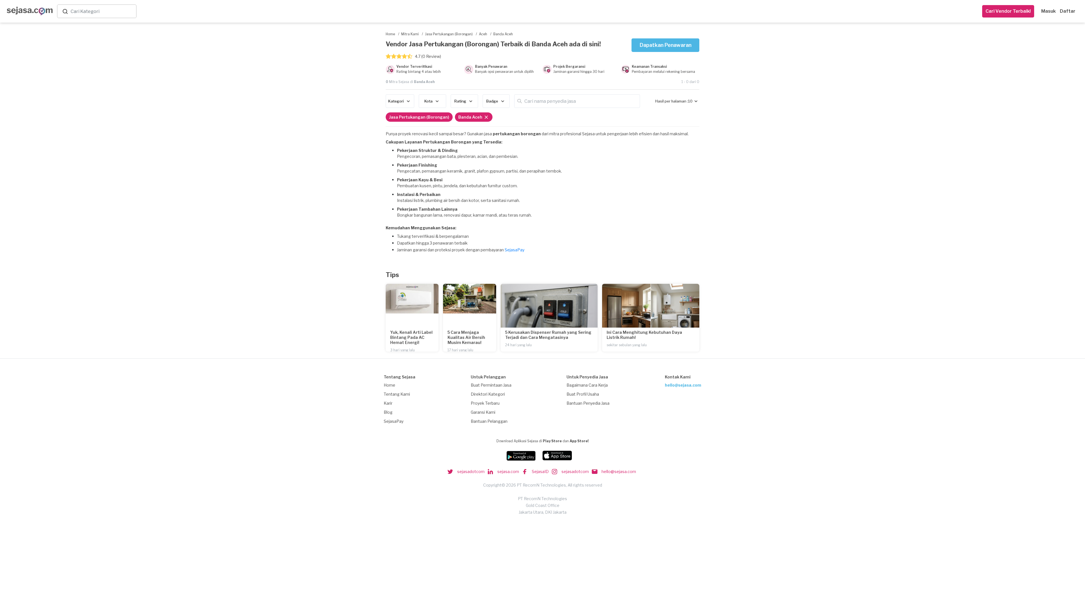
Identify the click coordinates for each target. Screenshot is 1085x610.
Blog (388, 412)
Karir (388, 403)
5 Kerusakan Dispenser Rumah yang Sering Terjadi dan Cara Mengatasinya (548, 335)
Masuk (1048, 11)
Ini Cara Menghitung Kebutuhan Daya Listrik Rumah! (644, 335)
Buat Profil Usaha (583, 394)
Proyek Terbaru (485, 403)
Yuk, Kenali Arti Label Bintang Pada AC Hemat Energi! (411, 337)
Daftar (1067, 11)
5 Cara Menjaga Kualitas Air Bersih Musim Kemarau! (466, 337)
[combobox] (102, 11)
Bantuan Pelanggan (489, 421)
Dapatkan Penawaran (665, 45)
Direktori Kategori (488, 394)
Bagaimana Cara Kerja (587, 385)
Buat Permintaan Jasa (491, 385)
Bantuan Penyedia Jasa (588, 403)
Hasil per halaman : (671, 101)
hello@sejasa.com (683, 385)
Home (389, 385)
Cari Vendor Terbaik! (1008, 11)
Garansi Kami (483, 412)
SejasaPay (514, 249)
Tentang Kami (397, 394)
